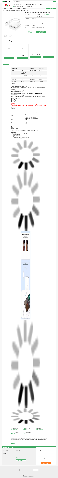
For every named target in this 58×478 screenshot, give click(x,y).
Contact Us (24, 8)
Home (5, 8)
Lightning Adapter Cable (9, 10)
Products (11, 8)
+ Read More (13, 443)
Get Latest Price (46, 14)
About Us (18, 8)
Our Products (5, 453)
